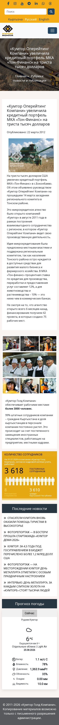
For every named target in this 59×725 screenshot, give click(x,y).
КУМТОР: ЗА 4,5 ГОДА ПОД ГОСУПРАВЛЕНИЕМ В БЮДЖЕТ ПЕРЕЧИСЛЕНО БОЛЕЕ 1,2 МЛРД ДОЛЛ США (28, 552)
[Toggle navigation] (52, 30)
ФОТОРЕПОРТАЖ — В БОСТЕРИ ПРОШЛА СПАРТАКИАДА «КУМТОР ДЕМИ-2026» (26, 536)
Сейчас (29, 613)
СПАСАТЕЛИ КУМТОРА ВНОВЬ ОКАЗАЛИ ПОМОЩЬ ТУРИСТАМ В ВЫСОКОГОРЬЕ (25, 522)
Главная (21, 76)
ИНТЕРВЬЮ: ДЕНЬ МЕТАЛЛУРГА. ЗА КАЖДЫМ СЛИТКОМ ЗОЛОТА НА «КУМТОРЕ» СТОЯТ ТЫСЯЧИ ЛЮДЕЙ (28, 586)
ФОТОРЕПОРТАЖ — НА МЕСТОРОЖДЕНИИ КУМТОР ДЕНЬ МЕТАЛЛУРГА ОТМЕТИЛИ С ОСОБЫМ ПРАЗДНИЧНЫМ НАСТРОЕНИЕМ (27, 570)
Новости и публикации (29, 80)
